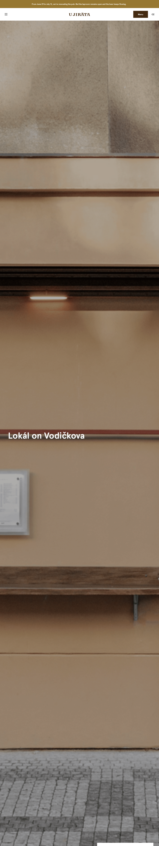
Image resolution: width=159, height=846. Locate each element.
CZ (153, 14)
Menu (140, 14)
